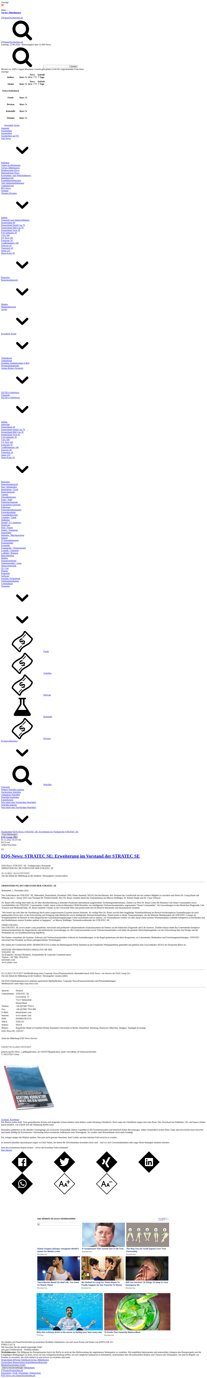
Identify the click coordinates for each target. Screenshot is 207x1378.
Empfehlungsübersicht (11, 180)
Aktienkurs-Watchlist (10, 795)
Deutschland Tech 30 (10, 230)
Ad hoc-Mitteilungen (11, 12)
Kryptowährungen (9, 741)
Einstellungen (7, 800)
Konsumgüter (7, 543)
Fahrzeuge (5, 507)
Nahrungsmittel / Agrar (11, 563)
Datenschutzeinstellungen (12, 1368)
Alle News (6, 138)
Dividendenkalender (10, 365)
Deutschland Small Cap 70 (13, 225)
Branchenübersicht (9, 280)
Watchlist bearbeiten (10, 797)
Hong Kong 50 (8, 253)
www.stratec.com (27, 927)
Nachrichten (6, 131)
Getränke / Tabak (8, 517)
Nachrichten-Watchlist (11, 792)
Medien (4, 304)
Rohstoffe (5, 573)
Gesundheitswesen (9, 515)
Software (5, 576)
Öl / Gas (5, 568)
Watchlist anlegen (9, 805)
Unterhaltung (7, 583)
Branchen (5, 277)
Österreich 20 (7, 248)
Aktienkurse (6, 358)
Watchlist (47, 784)
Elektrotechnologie (9, 502)
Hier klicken (6, 1150)
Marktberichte (7, 178)
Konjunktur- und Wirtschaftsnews (16, 175)
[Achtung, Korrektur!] (28, 1117)
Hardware (5, 525)
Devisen (47, 738)
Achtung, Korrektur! (10, 1119)
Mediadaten (29, 1367)
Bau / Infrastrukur (9, 487)
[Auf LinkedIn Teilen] (149, 1172)
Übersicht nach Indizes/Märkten (15, 220)
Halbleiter (5, 520)
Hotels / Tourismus (9, 530)
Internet (4, 538)
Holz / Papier (7, 527)
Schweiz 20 (6, 245)
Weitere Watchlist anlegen (12, 789)
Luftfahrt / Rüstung (9, 553)
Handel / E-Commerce (11, 522)
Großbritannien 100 (10, 243)
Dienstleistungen (8, 497)
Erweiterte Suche (12, 125)
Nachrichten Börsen (10, 1362)
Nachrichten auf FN (10, 136)
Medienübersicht (8, 307)
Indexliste (5, 424)
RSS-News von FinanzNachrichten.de (18, 1375)
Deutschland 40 (8, 222)
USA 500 (5, 235)
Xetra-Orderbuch (22, 1360)
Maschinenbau (7, 555)
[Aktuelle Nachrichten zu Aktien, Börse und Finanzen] (12, 18)
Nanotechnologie (8, 560)
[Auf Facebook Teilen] (22, 1172)
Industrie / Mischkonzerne (12, 535)
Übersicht (5, 395)
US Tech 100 (7, 238)
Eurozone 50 (7, 240)
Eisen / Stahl (6, 499)
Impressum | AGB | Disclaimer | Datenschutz (21, 1373)
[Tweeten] (64, 1172)
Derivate (47, 695)
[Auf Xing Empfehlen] (107, 1172)
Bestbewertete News (10, 170)
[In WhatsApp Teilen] (22, 1193)
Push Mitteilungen (9, 834)
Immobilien (6, 533)
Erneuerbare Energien (11, 505)
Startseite (5, 128)
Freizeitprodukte (8, 512)
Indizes (4, 217)
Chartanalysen (7, 185)
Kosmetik (5, 545)
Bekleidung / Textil (9, 489)
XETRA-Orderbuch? (10, 397)
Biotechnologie (8, 492)
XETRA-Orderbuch (10, 392)
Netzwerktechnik (8, 566)
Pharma (4, 571)
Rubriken (5, 163)
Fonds (46, 651)
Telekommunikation (10, 581)
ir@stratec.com (8, 960)
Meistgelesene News (10, 173)
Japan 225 (5, 250)
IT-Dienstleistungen (10, 540)
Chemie (4, 494)
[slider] (5, 847)
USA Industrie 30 (9, 233)
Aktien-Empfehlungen (29, 1362)
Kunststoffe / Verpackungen (13, 548)
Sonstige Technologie (10, 578)
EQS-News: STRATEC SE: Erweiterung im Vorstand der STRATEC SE (70, 856)
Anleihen (47, 673)
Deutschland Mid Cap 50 (12, 228)
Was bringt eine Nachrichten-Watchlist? (18, 802)
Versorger (5, 586)
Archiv (4, 309)
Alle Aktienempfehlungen (12, 183)
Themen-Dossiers (9, 193)
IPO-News (6, 188)
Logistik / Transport (10, 550)
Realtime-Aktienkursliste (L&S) (15, 363)
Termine (4, 191)
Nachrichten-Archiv (17, 1365)
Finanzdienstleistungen (11, 510)
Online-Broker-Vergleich (12, 368)
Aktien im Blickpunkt (10, 165)
